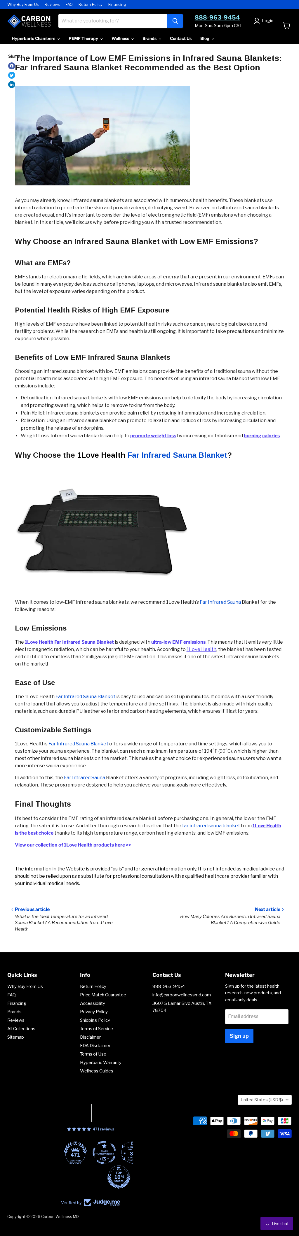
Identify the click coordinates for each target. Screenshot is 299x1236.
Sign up (239, 1036)
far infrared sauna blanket (211, 825)
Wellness (121, 38)
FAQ (69, 4)
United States (262, 1099)
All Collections (21, 1028)
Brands (149, 38)
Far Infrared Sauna (220, 602)
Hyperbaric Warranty (100, 1062)
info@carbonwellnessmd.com (181, 995)
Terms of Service (96, 1028)
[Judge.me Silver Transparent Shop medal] (104, 1152)
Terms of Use (93, 1054)
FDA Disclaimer (95, 1045)
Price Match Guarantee (103, 995)
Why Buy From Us (23, 4)
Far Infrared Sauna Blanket (177, 455)
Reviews (52, 4)
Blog (205, 38)
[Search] (175, 21)
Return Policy (90, 4)
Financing (117, 4)
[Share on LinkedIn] (11, 84)
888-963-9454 (217, 17)
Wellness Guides (96, 1071)
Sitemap (15, 1037)
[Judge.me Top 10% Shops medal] (119, 1177)
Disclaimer (90, 1037)
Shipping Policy (95, 1020)
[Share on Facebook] (11, 65)
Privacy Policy (94, 1011)
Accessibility (92, 1003)
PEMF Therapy (84, 38)
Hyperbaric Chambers (34, 38)
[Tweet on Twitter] (11, 75)
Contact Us (181, 38)
